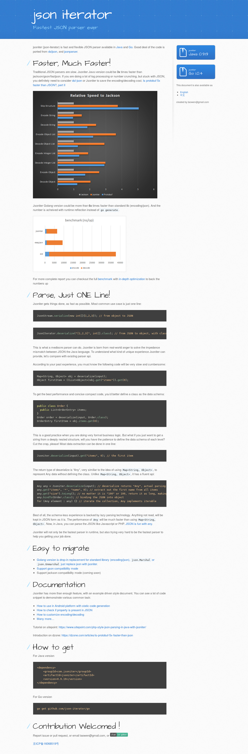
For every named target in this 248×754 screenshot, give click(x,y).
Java (119, 47)
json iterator (72, 14)
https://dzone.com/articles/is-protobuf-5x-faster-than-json (97, 635)
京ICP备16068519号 (46, 743)
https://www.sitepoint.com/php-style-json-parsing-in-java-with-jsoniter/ (102, 627)
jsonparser (70, 51)
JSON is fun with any (139, 524)
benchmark (105, 279)
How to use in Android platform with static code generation (73, 606)
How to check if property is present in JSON (64, 610)
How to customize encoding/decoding (60, 614)
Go (131, 47)
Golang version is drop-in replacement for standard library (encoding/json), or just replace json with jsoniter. (95, 562)
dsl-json (77, 80)
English (184, 92)
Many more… (45, 619)
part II (61, 85)
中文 (182, 95)
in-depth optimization (132, 279)
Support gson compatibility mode (57, 568)
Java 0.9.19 (198, 53)
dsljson (52, 51)
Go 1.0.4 (196, 72)
